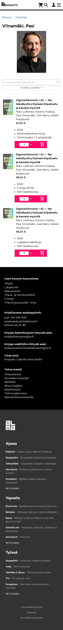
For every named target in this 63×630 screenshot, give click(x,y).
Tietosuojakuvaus (15, 393)
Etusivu (7, 17)
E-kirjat (9, 299)
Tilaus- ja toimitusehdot (19, 295)
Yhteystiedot (12, 374)
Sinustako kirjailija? (16, 378)
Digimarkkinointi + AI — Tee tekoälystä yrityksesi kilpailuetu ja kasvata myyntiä (37, 104)
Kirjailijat (21, 17)
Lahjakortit (11, 287)
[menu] (59, 4)
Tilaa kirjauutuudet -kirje (20, 302)
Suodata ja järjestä (30, 88)
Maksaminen (12, 291)
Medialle (10, 382)
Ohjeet (8, 283)
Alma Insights (13, 386)
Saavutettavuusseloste (19, 397)
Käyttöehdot (12, 389)
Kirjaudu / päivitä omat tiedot (23, 359)
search (46, 5)
